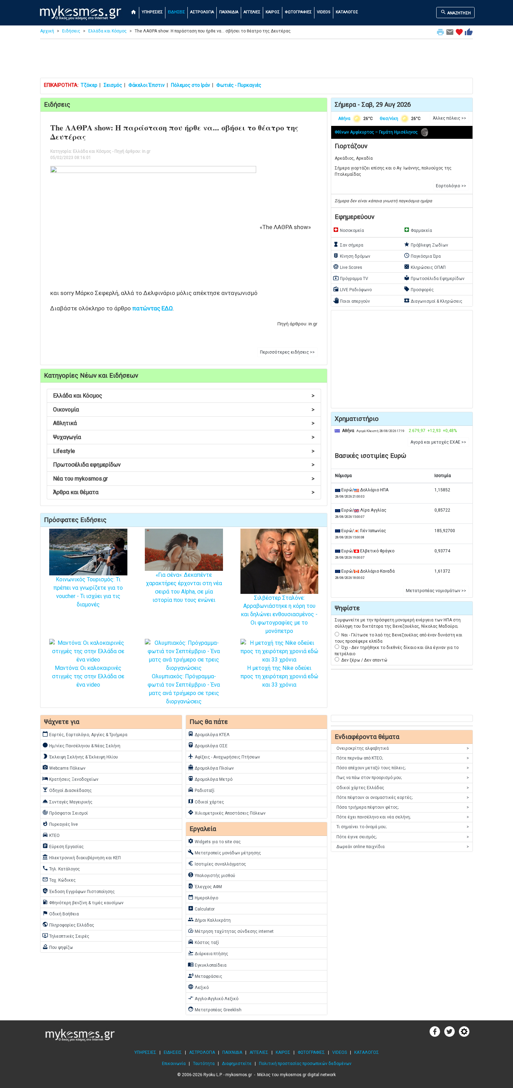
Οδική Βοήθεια (60, 913)
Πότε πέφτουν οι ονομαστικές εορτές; (402, 797)
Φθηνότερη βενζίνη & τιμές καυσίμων (83, 902)
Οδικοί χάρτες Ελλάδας (402, 787)
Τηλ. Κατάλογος (61, 868)
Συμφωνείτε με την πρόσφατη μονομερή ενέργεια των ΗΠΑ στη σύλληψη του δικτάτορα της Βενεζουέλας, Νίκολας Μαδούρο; (398, 623)
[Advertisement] (256, 60)
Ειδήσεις (71, 31)
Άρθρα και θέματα (183, 492)
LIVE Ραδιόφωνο (352, 289)
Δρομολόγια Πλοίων (211, 767)
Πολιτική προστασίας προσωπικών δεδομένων (305, 1063)
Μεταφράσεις (205, 976)
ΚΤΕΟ (51, 835)
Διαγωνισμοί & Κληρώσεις (433, 300)
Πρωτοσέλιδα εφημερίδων (183, 464)
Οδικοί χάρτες (206, 801)
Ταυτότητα (204, 1063)
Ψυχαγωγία (183, 437)
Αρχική (47, 31)
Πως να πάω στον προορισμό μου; (402, 777)
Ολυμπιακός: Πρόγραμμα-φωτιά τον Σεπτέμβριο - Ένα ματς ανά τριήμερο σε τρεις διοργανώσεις (184, 688)
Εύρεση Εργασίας (63, 846)
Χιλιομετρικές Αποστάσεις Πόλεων (227, 812)
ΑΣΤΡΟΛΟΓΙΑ (202, 12)
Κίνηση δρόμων (351, 255)
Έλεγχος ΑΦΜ (205, 886)
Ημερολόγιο (203, 897)
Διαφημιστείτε (237, 1063)
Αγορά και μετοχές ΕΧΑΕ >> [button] (438, 442)
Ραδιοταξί (201, 790)
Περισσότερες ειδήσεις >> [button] (287, 352)
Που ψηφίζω (57, 947)
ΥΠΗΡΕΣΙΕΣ (152, 12)
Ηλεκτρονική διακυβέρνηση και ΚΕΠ (81, 857)
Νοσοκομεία (348, 230)
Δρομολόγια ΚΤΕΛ (209, 734)
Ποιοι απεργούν (351, 300)
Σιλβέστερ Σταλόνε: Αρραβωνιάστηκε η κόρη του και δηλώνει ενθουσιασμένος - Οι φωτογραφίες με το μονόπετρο (279, 615)
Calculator (201, 908)
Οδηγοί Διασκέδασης (67, 790)
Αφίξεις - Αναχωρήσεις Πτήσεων (224, 756)
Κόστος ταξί (203, 942)
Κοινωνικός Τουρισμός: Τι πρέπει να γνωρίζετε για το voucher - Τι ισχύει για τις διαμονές (88, 592)
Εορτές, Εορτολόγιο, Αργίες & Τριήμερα (84, 734)
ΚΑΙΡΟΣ (273, 12)
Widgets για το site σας (214, 841)
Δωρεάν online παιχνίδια (402, 846)
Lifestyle (183, 451)
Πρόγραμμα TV (350, 278)
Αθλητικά (183, 423)
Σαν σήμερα (348, 244)
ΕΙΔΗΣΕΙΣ (176, 12)
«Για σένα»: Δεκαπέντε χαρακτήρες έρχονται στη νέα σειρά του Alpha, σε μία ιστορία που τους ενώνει (184, 587)
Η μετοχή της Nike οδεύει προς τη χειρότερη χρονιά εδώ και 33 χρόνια (279, 676)
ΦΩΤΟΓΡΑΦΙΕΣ (298, 12)
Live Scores (347, 267)
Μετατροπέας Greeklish (214, 1009)
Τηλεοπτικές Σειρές (65, 935)
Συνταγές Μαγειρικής (67, 801)
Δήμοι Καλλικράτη (209, 919)
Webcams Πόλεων (64, 767)
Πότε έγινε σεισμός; (402, 836)
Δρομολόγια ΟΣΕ (208, 745)
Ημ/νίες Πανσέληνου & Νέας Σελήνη (81, 745)
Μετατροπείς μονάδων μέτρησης (224, 852)
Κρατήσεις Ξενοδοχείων (70, 779)
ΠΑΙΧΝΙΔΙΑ (228, 12)
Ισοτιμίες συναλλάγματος (217, 863)
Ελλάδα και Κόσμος (107, 31)
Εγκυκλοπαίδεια (207, 964)
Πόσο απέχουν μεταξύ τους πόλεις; (402, 767)
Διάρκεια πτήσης (208, 953)
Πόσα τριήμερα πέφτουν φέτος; (402, 807)
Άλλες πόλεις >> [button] (449, 118)
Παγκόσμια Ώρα (422, 255)
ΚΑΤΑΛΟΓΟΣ (347, 12)
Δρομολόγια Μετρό (210, 779)
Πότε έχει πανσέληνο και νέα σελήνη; (402, 817)
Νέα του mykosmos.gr (183, 478)
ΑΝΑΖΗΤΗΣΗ (455, 12)
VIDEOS (323, 12)
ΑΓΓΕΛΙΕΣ (252, 12)
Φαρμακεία (418, 230)
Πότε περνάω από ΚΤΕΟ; (402, 758)
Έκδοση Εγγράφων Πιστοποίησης (78, 891)
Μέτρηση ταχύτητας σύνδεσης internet (231, 931)
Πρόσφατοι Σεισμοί (65, 812)
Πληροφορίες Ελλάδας (68, 924)
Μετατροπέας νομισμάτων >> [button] (436, 590)
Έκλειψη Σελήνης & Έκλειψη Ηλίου (80, 756)
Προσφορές (419, 289)
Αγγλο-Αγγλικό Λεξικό (213, 998)
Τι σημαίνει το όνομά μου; (402, 826)
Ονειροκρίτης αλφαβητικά (402, 748)
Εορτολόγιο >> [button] (451, 185)
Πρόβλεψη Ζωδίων (426, 244)
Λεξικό (198, 987)
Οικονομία (183, 409)
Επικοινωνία (174, 1063)
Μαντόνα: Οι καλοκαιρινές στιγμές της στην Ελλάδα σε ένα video (88, 676)
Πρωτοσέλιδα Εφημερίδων (434, 278)
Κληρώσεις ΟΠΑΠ (425, 267)
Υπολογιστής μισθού (211, 875)
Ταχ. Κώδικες (59, 879)
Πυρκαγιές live (60, 824)
